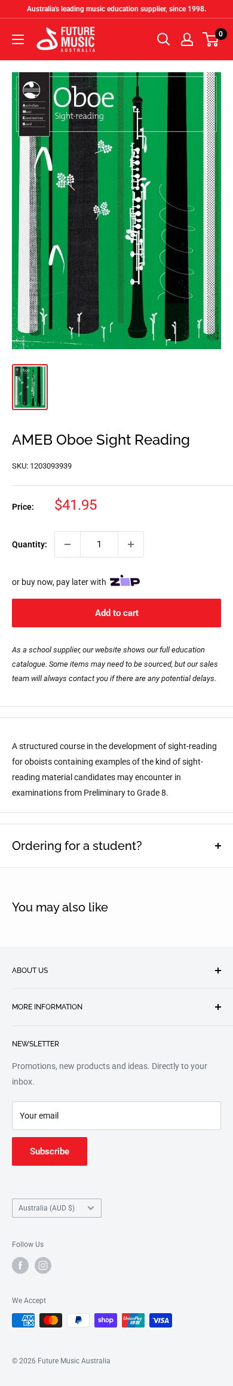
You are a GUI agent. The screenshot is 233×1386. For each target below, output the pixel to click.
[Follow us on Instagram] (43, 1265)
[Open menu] (18, 39)
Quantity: (29, 544)
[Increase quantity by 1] (130, 544)
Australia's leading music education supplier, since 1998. (116, 9)
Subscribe (49, 1151)
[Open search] (163, 39)
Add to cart (117, 613)
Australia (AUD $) (47, 1208)
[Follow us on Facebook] (20, 1265)
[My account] (187, 39)
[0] (211, 39)
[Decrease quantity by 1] (67, 544)
